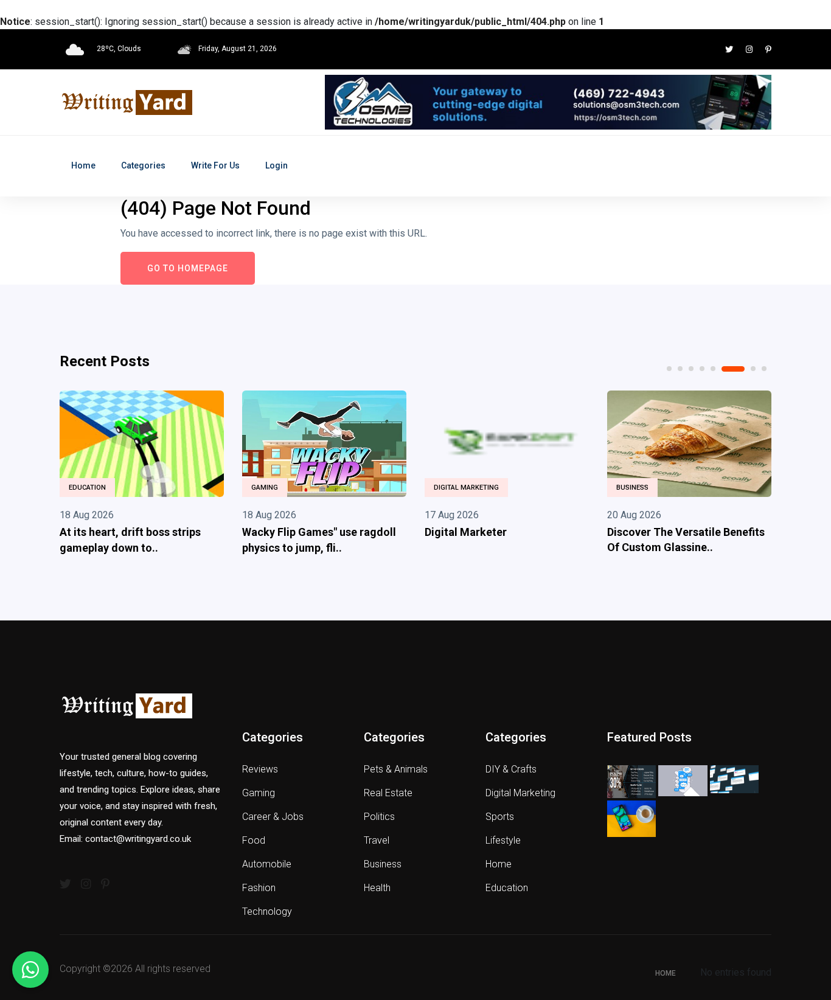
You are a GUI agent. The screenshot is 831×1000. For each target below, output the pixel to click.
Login (276, 165)
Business (632, 487)
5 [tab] (713, 368)
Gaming (264, 487)
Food (253, 840)
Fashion (259, 888)
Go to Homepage (187, 268)
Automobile (266, 864)
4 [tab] (702, 368)
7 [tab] (753, 368)
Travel (376, 840)
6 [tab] (733, 369)
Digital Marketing (466, 487)
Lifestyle (503, 840)
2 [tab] (680, 368)
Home (83, 165)
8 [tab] (764, 368)
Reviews (260, 769)
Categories (143, 165)
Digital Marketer (466, 532)
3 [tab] (691, 368)
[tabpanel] (142, 475)
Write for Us (215, 165)
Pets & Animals (396, 769)
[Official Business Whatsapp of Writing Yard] (30, 969)
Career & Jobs (273, 816)
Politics (379, 816)
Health (377, 888)
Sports (499, 816)
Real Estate (388, 793)
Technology (267, 911)
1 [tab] (669, 368)
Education (87, 487)
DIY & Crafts (511, 769)
